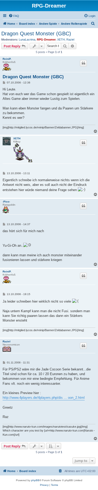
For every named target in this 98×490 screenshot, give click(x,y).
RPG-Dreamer (46, 39)
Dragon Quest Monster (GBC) (36, 33)
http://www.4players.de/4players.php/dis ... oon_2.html (44, 398)
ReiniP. (7, 58)
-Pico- (6, 201)
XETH (61, 39)
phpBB (35, 480)
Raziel (70, 39)
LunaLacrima (27, 39)
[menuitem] (14, 16)
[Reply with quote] (83, 63)
